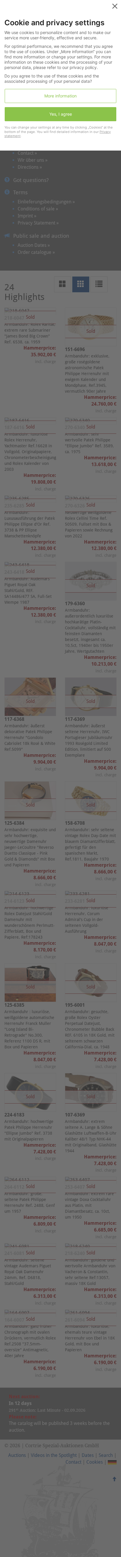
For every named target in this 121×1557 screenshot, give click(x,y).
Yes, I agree (60, 114)
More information (60, 95)
